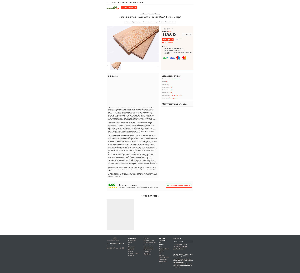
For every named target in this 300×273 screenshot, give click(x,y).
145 (171, 87)
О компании (132, 240)
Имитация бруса (164, 249)
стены (180, 95)
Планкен (161, 255)
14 (171, 90)
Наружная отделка (149, 245)
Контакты (140, 2)
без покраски (173, 98)
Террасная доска (164, 257)
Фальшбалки (147, 251)
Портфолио (121, 2)
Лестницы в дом (148, 249)
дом (177, 95)
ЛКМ (160, 253)
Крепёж (161, 251)
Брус (160, 242)
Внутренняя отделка (150, 242)
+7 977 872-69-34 (180, 247)
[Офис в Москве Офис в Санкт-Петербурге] (183, 242)
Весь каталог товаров (163, 262)
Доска (160, 246)
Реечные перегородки (147, 254)
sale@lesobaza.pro (179, 249)
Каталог (130, 8)
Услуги (130, 242)
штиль (170, 92)
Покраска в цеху (149, 240)
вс (166, 81)
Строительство (148, 247)
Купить (168, 42)
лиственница (176, 79)
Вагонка (161, 244)
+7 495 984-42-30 (180, 245)
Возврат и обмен (133, 253)
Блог (134, 2)
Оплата (130, 251)
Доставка (128, 2)
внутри (173, 95)
